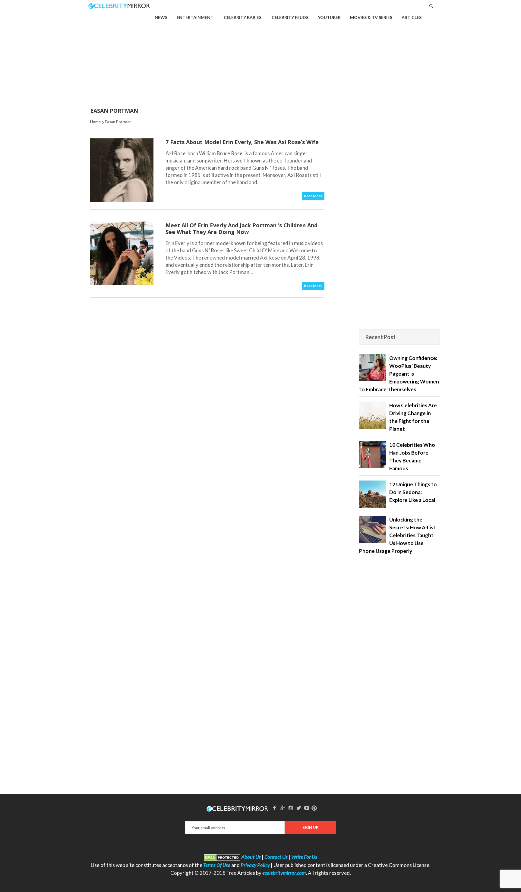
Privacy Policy (255, 865)
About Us (251, 857)
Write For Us (304, 857)
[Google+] (282, 808)
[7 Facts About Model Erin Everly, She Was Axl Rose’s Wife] (121, 170)
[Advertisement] (260, 55)
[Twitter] (298, 808)
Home (95, 121)
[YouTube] (307, 808)
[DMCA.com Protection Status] (222, 857)
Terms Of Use (216, 865)
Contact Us (276, 857)
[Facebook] (274, 808)
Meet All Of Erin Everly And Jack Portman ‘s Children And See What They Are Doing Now (241, 228)
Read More (313, 196)
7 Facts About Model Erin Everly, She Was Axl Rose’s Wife (242, 142)
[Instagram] (290, 808)
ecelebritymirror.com (284, 873)
